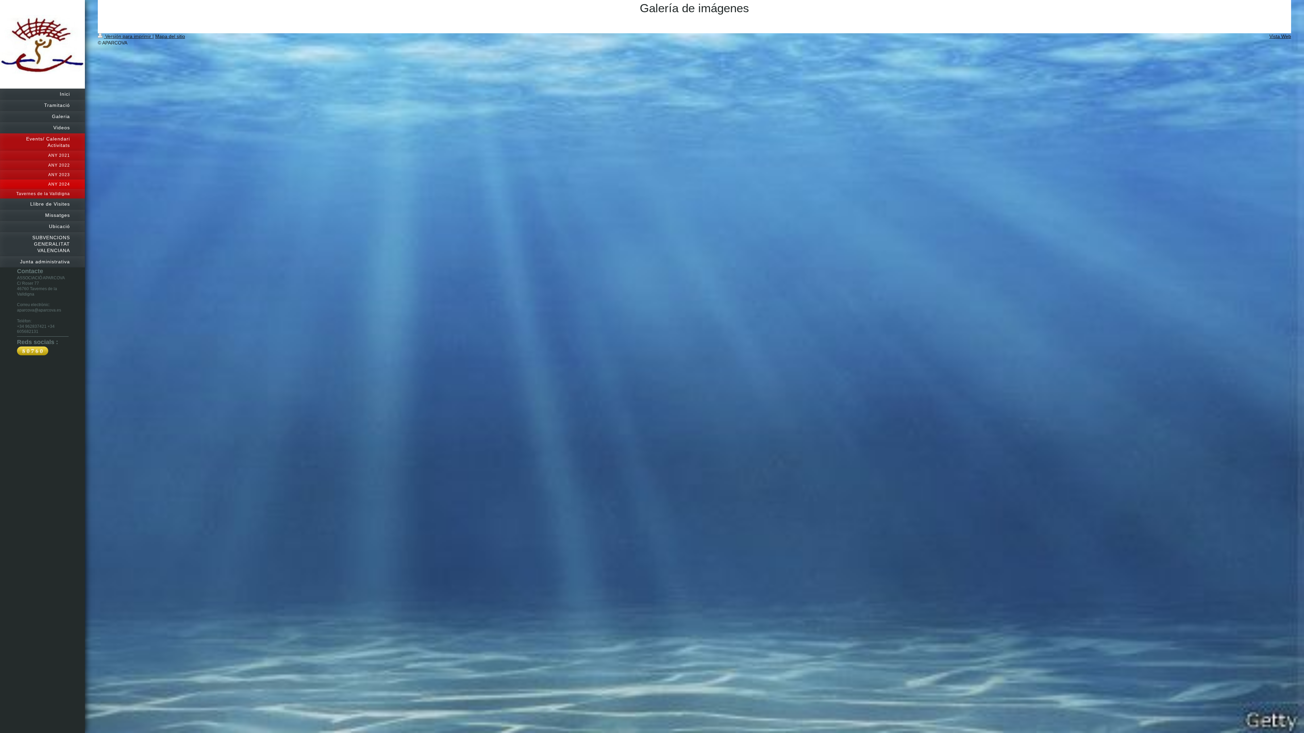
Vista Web (1280, 36)
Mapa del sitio (170, 36)
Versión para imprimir (128, 36)
